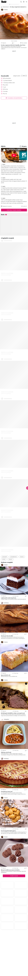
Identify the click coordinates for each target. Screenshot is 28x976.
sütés (3, 559)
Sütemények (6, 7)
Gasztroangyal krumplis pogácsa (8, 830)
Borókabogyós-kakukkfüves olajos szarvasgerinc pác (13, 713)
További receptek (14, 875)
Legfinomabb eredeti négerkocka (8, 598)
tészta (22, 556)
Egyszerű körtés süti (5, 675)
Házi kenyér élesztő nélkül (7, 636)
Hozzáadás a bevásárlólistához (14, 98)
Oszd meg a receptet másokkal (14, 210)
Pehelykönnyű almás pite (7, 791)
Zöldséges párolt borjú (6, 752)
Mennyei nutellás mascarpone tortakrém (10, 870)
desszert (4, 556)
